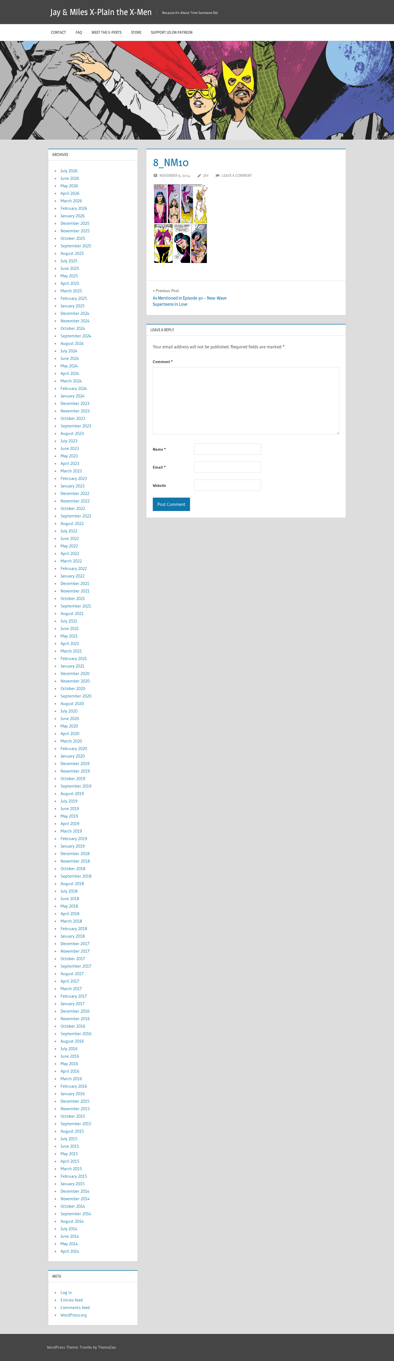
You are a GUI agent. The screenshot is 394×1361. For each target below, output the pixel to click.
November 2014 (75, 1198)
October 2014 (73, 1206)
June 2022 (70, 538)
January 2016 (73, 1093)
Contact (58, 32)
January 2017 (72, 1003)
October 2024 (73, 328)
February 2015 (74, 1176)
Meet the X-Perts (106, 32)
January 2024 (73, 395)
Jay (206, 175)
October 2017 (73, 958)
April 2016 (70, 1071)
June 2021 (70, 628)
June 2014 (70, 1236)
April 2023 (70, 463)
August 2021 (72, 613)
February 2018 (74, 928)
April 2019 (70, 823)
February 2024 (74, 388)
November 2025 (75, 230)
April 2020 (70, 733)
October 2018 (73, 868)
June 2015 (70, 1146)
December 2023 (75, 403)
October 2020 (73, 688)
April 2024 (70, 373)
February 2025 (74, 298)
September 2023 (76, 425)
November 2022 (75, 501)
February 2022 (74, 568)
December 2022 (75, 493)
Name (159, 449)
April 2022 (70, 553)
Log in (66, 1292)
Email (159, 467)
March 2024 (71, 380)
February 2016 (74, 1086)
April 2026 (70, 193)
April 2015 (70, 1161)
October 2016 (73, 1026)
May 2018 (69, 906)
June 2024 (70, 358)
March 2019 (71, 831)
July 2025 (69, 260)
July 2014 (69, 1228)
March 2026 (71, 200)
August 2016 (72, 1041)
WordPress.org (74, 1315)
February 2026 (74, 208)
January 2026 (73, 215)
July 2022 (69, 531)
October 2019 (73, 778)
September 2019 (76, 786)
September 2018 (76, 876)
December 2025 (75, 223)
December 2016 (75, 1011)
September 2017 (76, 966)
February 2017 (74, 996)
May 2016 (69, 1063)
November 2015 (75, 1108)
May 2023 (69, 455)
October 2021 (73, 598)
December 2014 (75, 1191)
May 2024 (69, 365)
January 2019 (73, 846)
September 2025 (76, 245)
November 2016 (75, 1018)
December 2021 (75, 583)
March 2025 (71, 290)
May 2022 (69, 546)
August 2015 (72, 1131)
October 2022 (73, 508)
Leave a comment (237, 175)
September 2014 (76, 1213)
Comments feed (75, 1307)
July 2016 (69, 1048)
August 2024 (72, 343)
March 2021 (71, 651)
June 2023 (70, 448)
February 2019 (74, 838)
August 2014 (72, 1221)
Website (159, 485)
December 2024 (75, 313)
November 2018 (75, 861)
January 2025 (73, 305)
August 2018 (72, 883)
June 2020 (70, 718)
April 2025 (70, 283)
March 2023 (71, 470)
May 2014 (69, 1243)
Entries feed (72, 1300)
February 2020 (74, 748)
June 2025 (70, 268)
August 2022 (72, 523)
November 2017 (75, 951)
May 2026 (69, 185)
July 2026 (69, 170)
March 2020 (71, 741)
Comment (163, 361)
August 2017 (72, 973)
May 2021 (69, 636)
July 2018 (69, 891)
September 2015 (76, 1123)
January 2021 (72, 666)
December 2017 (75, 943)
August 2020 (72, 703)
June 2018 (70, 898)
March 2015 (71, 1168)
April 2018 (70, 913)
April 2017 (70, 981)
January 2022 (72, 576)
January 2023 (72, 486)
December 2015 (75, 1101)
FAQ (79, 32)
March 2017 (71, 988)
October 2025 (73, 238)
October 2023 (73, 418)
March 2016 (71, 1078)
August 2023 (72, 433)
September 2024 (76, 335)
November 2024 (75, 320)
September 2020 (76, 696)
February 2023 (74, 478)
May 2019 (69, 816)
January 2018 (73, 936)
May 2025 (69, 275)
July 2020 (69, 711)
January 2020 (73, 756)
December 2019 (75, 763)
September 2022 (76, 516)
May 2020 (69, 726)
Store (136, 32)
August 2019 (72, 793)
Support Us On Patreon (171, 32)
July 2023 (69, 440)
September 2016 (76, 1033)
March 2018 (71, 921)
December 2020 (75, 673)
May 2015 (69, 1153)
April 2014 (70, 1251)
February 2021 (74, 658)
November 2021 (75, 591)
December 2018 (75, 853)
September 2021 (76, 606)
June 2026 (70, 178)
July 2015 (69, 1138)
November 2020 (75, 681)
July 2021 (69, 621)
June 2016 (70, 1056)
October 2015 (73, 1116)
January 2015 (73, 1183)
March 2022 (71, 561)
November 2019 (75, 771)
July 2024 (69, 350)
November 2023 (75, 410)
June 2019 (70, 808)
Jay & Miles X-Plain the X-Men (101, 12)
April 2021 (70, 643)
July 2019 (69, 801)
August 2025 (72, 253)
